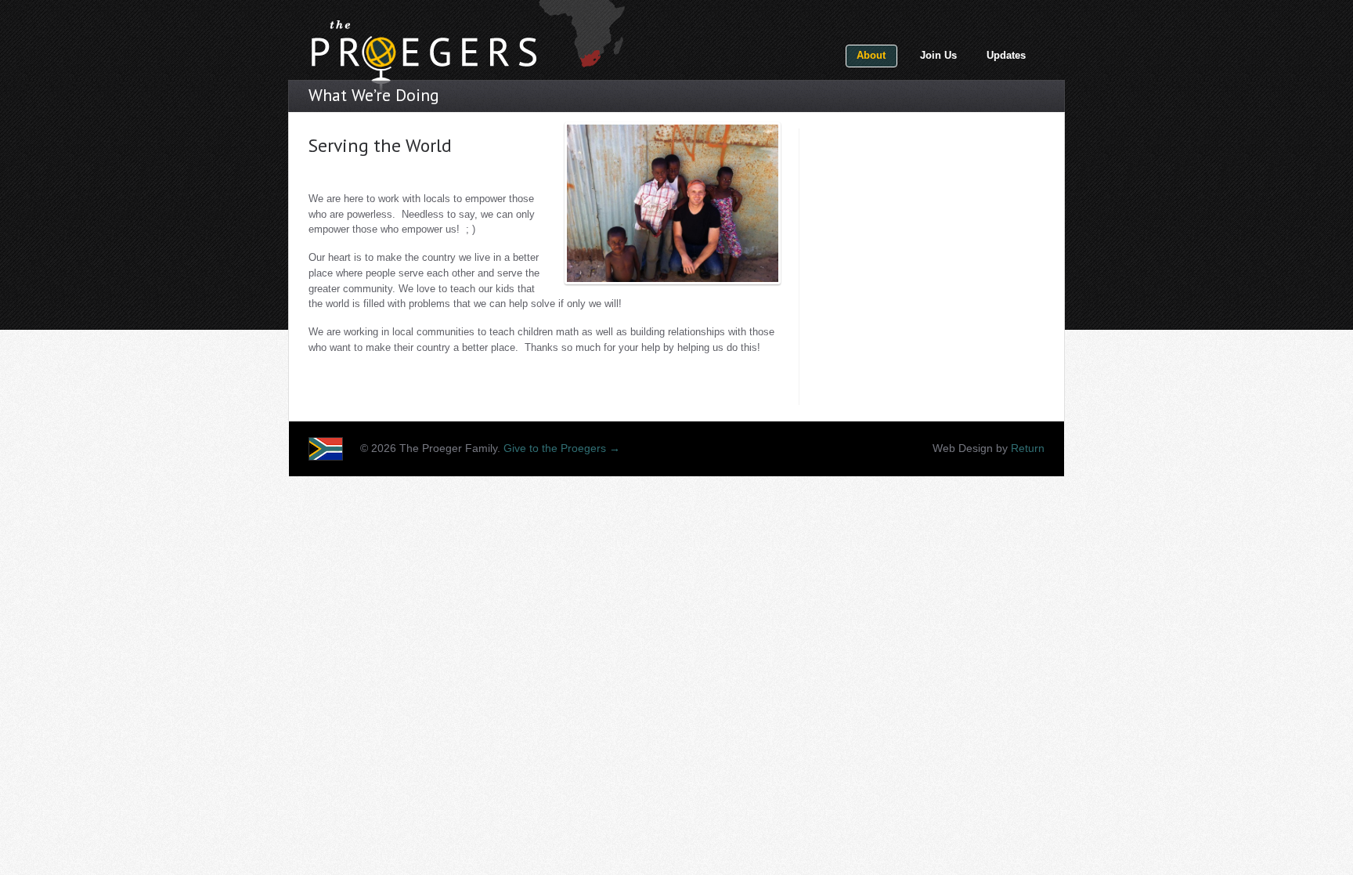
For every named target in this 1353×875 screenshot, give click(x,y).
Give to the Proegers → (561, 448)
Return (1028, 448)
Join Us (938, 55)
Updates (1006, 55)
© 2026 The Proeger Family (428, 448)
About (871, 55)
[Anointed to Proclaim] (423, 49)
